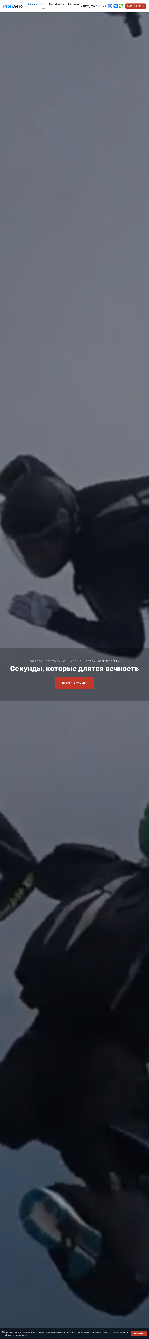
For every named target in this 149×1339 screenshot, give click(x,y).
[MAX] (110, 6)
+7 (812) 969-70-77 (92, 6)
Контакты (73, 4)
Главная (32, 4)
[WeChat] (121, 6)
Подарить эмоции (74, 683)
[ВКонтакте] (115, 6)
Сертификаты (56, 4)
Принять (138, 1333)
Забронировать (135, 6)
